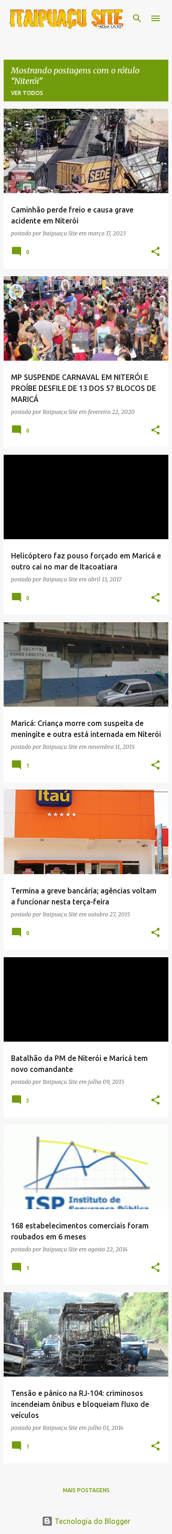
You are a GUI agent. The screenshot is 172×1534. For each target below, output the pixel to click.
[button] (155, 252)
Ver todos (27, 93)
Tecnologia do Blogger (91, 1521)
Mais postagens (86, 1490)
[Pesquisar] (137, 18)
